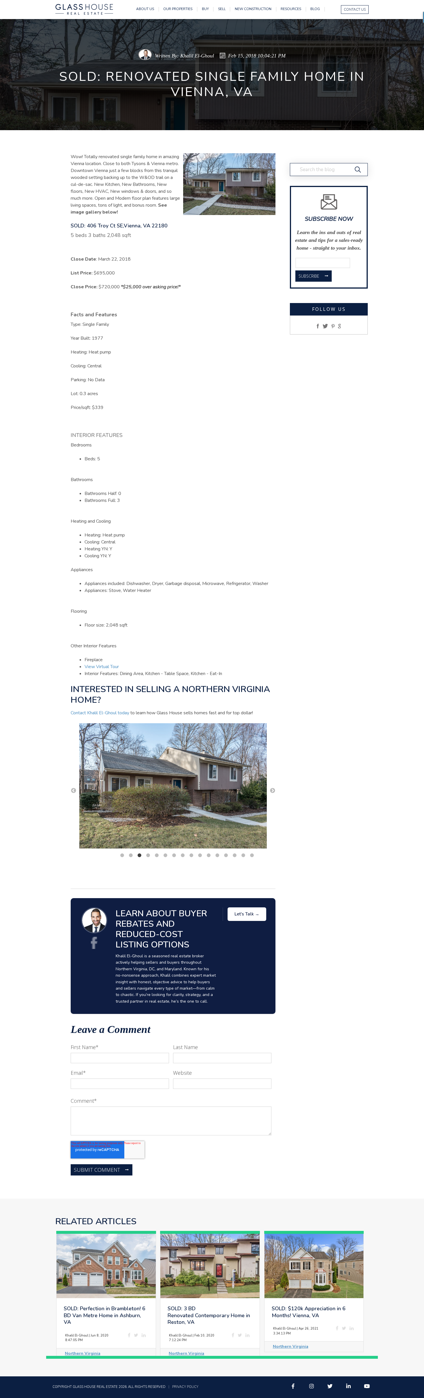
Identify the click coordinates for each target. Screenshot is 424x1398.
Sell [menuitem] (222, 9)
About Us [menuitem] (145, 9)
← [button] (73, 791)
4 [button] (148, 855)
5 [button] (157, 855)
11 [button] (208, 855)
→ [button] (272, 791)
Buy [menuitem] (205, 9)
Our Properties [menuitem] (177, 9)
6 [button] (165, 855)
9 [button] (191, 855)
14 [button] (234, 855)
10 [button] (200, 855)
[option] (173, 787)
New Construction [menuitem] (253, 9)
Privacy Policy (185, 1387)
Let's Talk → (246, 914)
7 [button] (174, 855)
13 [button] (226, 855)
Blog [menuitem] (315, 9)
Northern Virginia (82, 1353)
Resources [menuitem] (291, 9)
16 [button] (252, 855)
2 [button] (131, 855)
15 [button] (243, 855)
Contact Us (355, 9)
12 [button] (217, 855)
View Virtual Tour (102, 667)
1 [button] (122, 855)
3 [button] (139, 855)
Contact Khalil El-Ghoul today (100, 713)
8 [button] (182, 855)
